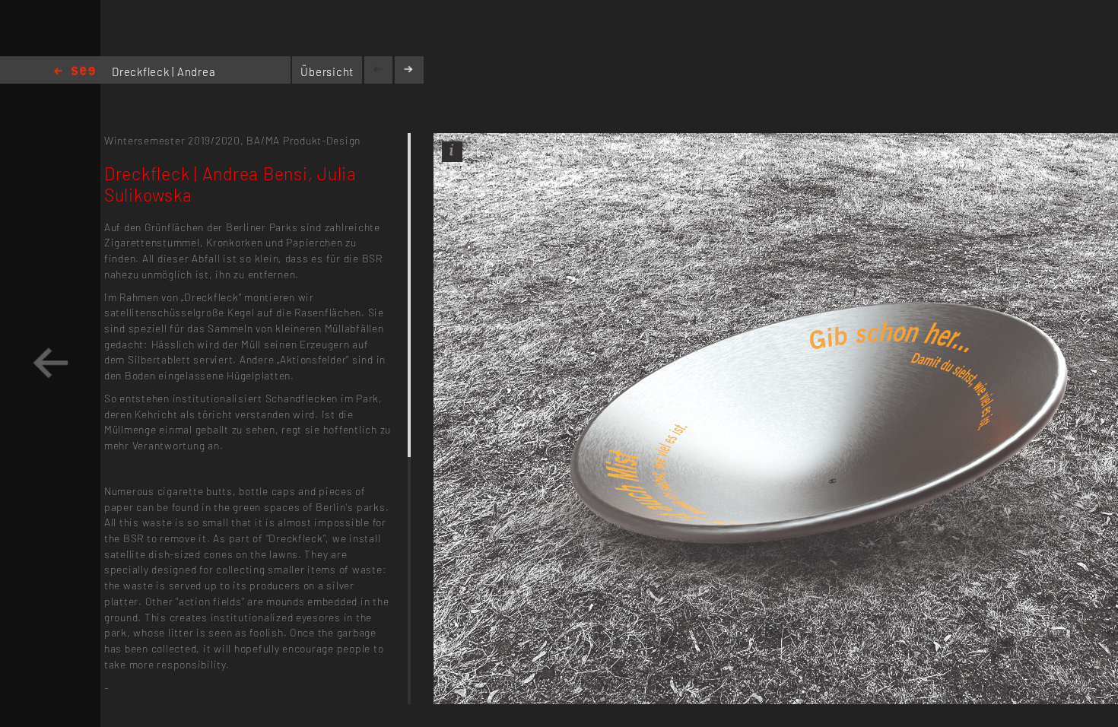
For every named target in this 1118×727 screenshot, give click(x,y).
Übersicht (327, 71)
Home (74, 72)
